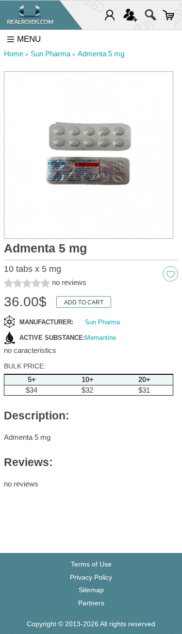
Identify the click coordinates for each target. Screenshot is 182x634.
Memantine (100, 337)
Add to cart (83, 302)
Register (130, 15)
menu (29, 39)
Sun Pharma (102, 322)
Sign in (109, 15)
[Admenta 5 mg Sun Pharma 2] (88, 155)
